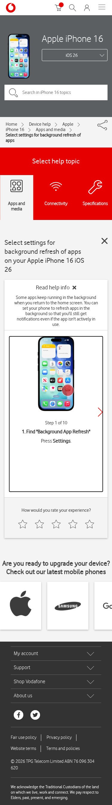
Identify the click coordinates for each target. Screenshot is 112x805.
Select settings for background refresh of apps (43, 137)
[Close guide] (105, 241)
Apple (67, 124)
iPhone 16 (15, 129)
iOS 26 (72, 55)
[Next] (100, 412)
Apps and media (50, 129)
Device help (40, 124)
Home (11, 124)
